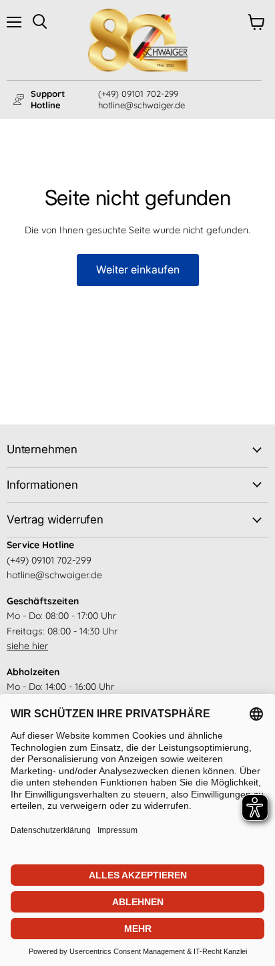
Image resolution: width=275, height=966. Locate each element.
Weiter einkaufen (138, 269)
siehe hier (27, 646)
